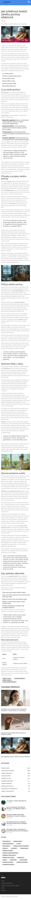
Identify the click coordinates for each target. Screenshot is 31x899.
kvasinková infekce (8, 864)
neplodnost (6, 846)
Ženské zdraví (15, 768)
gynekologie (24, 848)
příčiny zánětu (7, 680)
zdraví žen (13, 860)
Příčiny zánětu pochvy (8, 78)
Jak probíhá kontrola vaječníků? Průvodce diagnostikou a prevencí (16, 822)
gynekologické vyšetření (21, 846)
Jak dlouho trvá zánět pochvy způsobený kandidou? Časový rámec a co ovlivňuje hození (14, 709)
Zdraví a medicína (15, 783)
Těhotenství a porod (15, 770)
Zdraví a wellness (15, 773)
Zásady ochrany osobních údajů (10, 885)
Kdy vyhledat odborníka (8, 86)
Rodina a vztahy (15, 778)
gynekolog (20, 857)
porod (19, 843)
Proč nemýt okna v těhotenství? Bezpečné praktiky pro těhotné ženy (17, 830)
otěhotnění (23, 860)
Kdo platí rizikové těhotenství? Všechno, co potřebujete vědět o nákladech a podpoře (16, 808)
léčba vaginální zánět (9, 682)
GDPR (2, 888)
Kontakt (3, 890)
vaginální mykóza (8, 843)
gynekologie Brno (22, 862)
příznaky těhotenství (9, 855)
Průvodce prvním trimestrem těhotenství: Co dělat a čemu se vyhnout (16, 815)
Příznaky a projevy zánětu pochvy (11, 76)
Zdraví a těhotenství (15, 791)
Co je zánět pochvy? (7, 73)
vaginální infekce (19, 678)
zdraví (5, 860)
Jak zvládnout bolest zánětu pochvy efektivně (15, 756)
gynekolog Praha (8, 862)
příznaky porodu (8, 850)
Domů (3, 21)
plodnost (14, 848)
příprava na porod (8, 857)
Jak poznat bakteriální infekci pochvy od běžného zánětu (13, 733)
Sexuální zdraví (15, 776)
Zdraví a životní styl (15, 786)
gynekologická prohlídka (10, 853)
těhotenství (6, 841)
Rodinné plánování (15, 781)
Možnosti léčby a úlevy (8, 81)
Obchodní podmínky (6, 883)
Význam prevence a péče (9, 83)
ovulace (5, 848)
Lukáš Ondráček (6, 40)
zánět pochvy (7, 678)
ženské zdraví (18, 841)
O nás (2, 881)
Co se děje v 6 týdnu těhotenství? (16, 801)
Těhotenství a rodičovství (15, 788)
